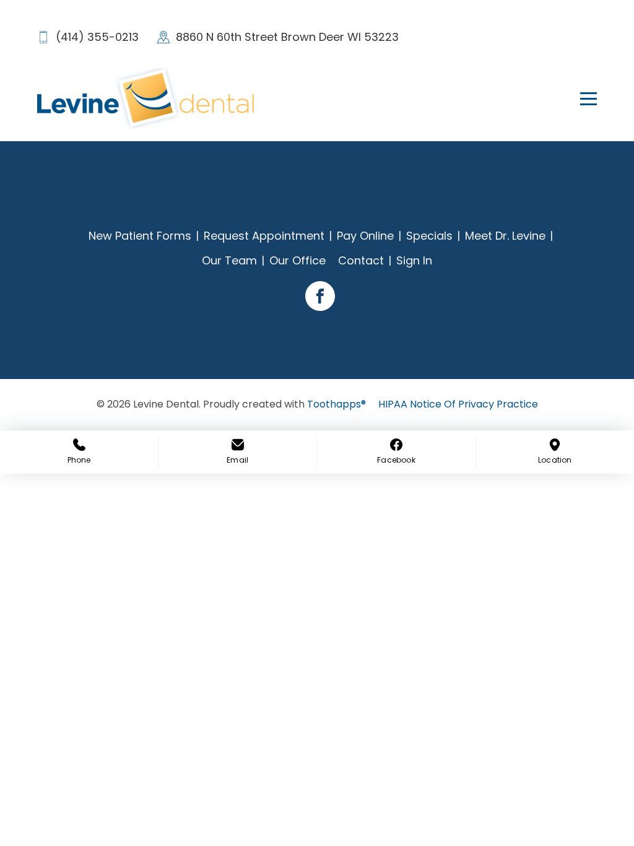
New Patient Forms (140, 235)
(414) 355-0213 (97, 37)
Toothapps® (336, 404)
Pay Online (365, 235)
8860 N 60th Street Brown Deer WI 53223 (287, 37)
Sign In (414, 260)
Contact (361, 260)
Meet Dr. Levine (505, 235)
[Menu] (581, 98)
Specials (429, 235)
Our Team (229, 260)
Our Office (297, 260)
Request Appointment (264, 235)
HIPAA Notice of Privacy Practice (458, 404)
